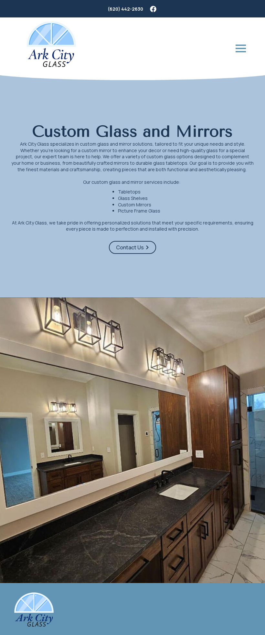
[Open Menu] (241, 48)
